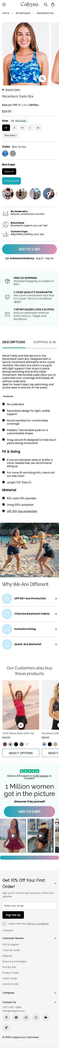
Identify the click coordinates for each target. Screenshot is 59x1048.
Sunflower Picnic (22, 744)
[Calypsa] (29, 4)
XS (6, 127)
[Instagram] (26, 1017)
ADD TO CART (29, 811)
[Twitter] (36, 1017)
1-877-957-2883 (11, 1007)
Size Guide (20, 121)
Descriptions (13, 342)
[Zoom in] (42, 78)
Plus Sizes (10, 135)
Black (13, 153)
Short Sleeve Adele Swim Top (18, 733)
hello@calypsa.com (13, 1011)
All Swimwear (23, 13)
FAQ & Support (10, 944)
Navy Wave (10, 744)
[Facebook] (16, 1017)
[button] (53, 4)
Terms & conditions (37, 923)
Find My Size (9, 967)
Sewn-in (9, 171)
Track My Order (11, 950)
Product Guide (10, 972)
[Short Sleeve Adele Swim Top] (20, 705)
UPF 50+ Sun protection (22, 511)
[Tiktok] (6, 1027)
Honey (55, 744)
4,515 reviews (40, 776)
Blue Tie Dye (5, 153)
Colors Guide (9, 978)
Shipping (7, 955)
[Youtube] (46, 1017)
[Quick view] (21, 725)
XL (38, 127)
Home (5, 13)
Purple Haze (5, 744)
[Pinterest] (6, 1017)
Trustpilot (7, 930)
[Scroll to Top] (53, 1030)
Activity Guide (10, 984)
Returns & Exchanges (14, 961)
